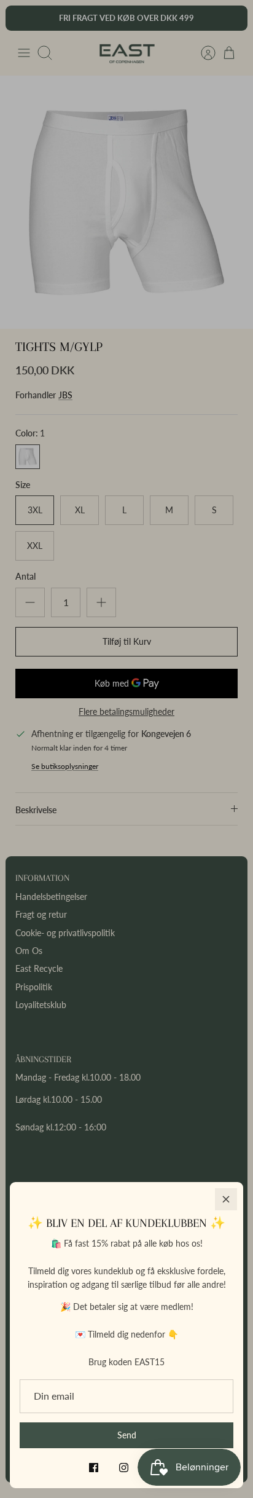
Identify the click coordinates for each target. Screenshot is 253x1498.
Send (126, 1435)
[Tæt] (226, 1199)
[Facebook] (94, 1467)
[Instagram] (124, 1467)
